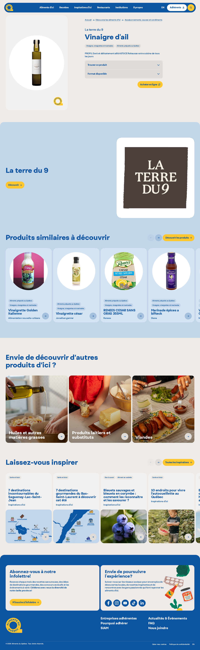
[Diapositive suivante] (158, 237)
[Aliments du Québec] (9, 7)
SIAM (104, 628)
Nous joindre (158, 628)
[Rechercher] (191, 7)
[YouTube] (125, 603)
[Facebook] (108, 603)
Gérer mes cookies (159, 644)
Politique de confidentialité (179, 644)
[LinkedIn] (142, 603)
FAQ (151, 623)
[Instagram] (116, 603)
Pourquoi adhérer (114, 623)
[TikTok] (133, 603)
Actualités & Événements (167, 618)
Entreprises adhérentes (119, 618)
